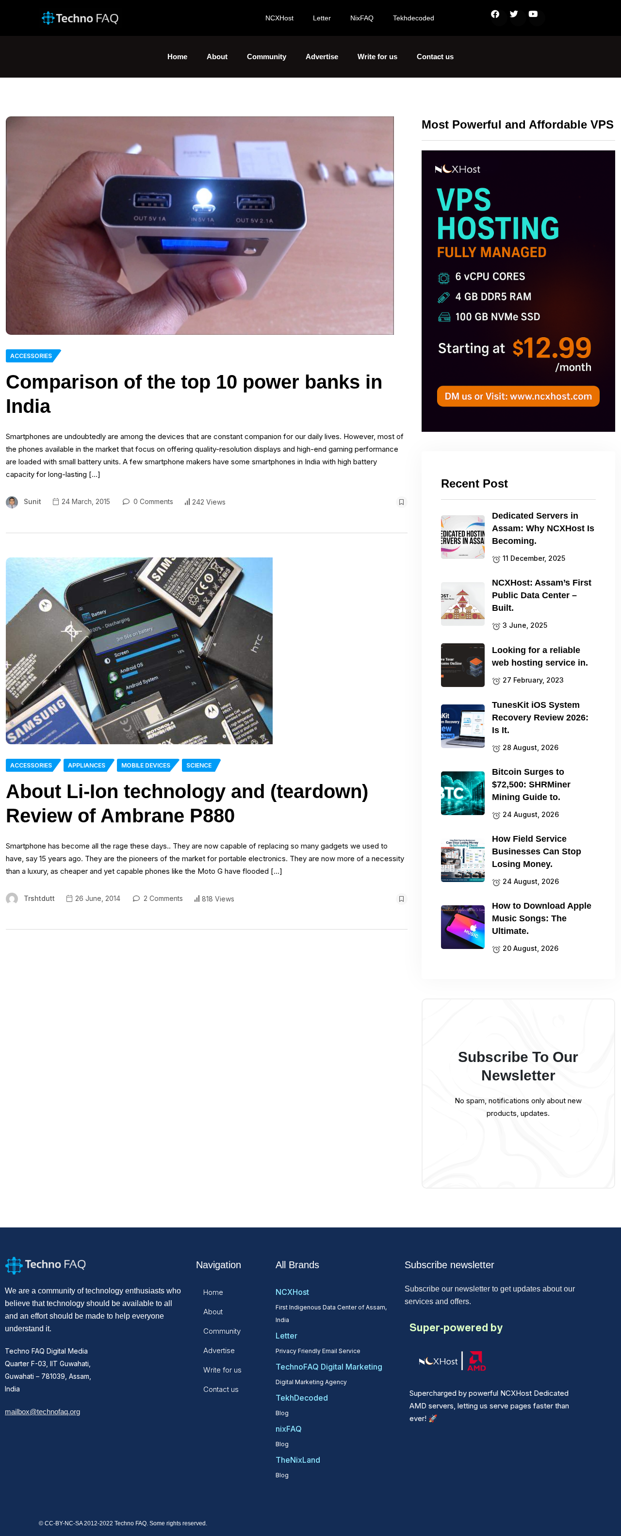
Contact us (435, 56)
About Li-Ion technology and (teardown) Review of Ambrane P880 (187, 803)
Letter (322, 18)
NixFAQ (362, 18)
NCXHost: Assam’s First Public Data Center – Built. (541, 595)
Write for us (377, 56)
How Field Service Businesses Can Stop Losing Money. (536, 851)
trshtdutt (39, 898)
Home (177, 56)
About (217, 56)
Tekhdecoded (413, 18)
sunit (32, 501)
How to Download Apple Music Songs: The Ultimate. (541, 918)
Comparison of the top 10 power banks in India (194, 394)
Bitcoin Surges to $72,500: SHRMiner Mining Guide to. (531, 784)
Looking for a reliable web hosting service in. (540, 656)
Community (266, 56)
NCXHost (279, 18)
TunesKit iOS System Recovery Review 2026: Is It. (540, 717)
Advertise (322, 56)
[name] (200, 225)
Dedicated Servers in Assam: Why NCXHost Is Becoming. (543, 528)
